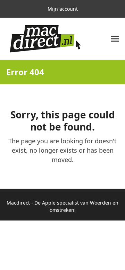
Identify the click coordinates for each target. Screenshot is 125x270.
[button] (115, 39)
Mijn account (63, 9)
